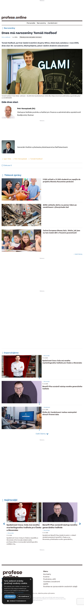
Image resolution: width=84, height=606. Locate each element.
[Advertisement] (42, 8)
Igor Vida (7, 159)
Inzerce (46, 577)
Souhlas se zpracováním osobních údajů (60, 586)
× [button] (30, 579)
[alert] (17, 590)
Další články (78, 254)
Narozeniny (41, 23)
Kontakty (47, 574)
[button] (17, 601)
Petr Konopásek (20, 159)
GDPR (45, 584)
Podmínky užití (49, 579)
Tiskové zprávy (12, 175)
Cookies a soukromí (51, 581)
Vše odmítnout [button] (23, 596)
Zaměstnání (52, 23)
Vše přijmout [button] (10, 596)
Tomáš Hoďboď (36, 159)
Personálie (31, 23)
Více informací (19, 592)
